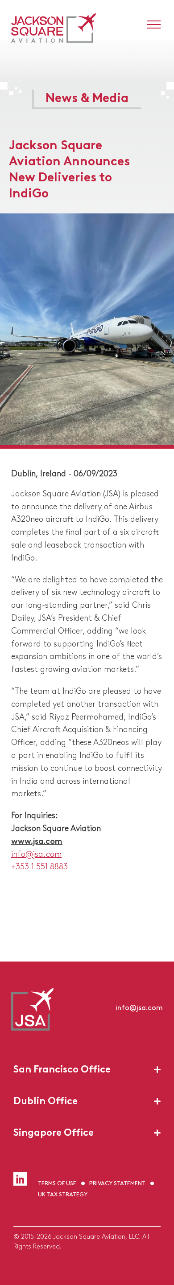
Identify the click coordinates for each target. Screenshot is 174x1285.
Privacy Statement (117, 1183)
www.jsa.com (36, 840)
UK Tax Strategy (62, 1194)
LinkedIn (20, 1179)
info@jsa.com (36, 853)
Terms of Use (57, 1183)
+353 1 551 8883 (39, 866)
